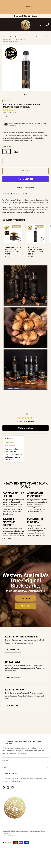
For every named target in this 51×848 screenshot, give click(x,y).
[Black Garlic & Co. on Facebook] (4, 788)
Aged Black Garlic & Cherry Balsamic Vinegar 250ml (36, 250)
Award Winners (15, 37)
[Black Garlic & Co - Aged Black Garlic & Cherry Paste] (13, 233)
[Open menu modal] (4, 25)
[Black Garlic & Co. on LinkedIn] (12, 788)
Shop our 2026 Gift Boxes (25, 16)
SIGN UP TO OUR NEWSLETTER (25, 605)
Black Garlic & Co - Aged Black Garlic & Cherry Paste (13, 250)
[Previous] (4, 7)
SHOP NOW (25, 598)
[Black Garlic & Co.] (25, 25)
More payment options (25, 187)
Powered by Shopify (8, 835)
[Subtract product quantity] (5, 161)
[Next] (47, 7)
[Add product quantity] (13, 161)
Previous (39, 37)
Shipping (5, 194)
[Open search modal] (41, 25)
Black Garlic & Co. (9, 112)
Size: (6, 147)
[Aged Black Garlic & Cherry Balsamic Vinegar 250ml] (36, 233)
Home (4, 37)
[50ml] (16, 151)
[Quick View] (19, 239)
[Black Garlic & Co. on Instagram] (8, 788)
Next (47, 37)
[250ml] (6, 151)
